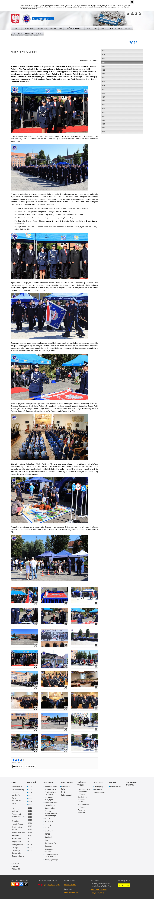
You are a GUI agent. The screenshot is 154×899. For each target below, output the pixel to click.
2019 (103, 78)
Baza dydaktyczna (16, 799)
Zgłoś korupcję (66, 795)
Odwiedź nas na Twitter (26, 884)
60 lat (47, 828)
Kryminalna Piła (50, 843)
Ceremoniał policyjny (49, 850)
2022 (103, 66)
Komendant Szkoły (65, 788)
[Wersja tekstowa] (136, 13)
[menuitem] (17, 27)
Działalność (48, 782)
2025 (103, 55)
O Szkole (14, 782)
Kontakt (112, 782)
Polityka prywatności (97, 893)
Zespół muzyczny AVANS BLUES (51, 855)
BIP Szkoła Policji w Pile (52, 885)
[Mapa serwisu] (132, 13)
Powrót (85, 61)
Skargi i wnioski (66, 782)
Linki (46, 840)
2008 (103, 120)
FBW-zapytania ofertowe (131, 783)
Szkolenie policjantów (16, 794)
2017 (103, 85)
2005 (103, 132)
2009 (103, 116)
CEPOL (47, 834)
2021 (103, 70)
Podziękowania (17, 845)
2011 (103, 108)
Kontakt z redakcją (70, 884)
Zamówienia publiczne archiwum (82, 799)
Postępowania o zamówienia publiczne (84, 791)
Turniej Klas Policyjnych (49, 798)
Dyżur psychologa (51, 860)
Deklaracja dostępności (16, 852)
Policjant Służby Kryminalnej (50, 793)
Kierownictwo (17, 787)
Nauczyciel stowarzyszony (99, 791)
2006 (103, 128)
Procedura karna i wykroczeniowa (51, 788)
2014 (103, 97)
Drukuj (95, 61)
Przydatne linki (115, 787)
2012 (103, 105)
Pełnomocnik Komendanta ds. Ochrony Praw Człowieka (18, 817)
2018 (103, 81)
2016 (103, 89)
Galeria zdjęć (50, 808)
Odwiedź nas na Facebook (21, 884)
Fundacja (48, 825)
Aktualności (32, 782)
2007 (103, 124)
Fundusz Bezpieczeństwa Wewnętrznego (51, 813)
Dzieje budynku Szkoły (17, 828)
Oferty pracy (98, 782)
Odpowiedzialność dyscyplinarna (51, 804)
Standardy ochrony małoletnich (16, 866)
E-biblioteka (16, 839)
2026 (103, 51)
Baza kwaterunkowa (17, 804)
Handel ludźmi (50, 822)
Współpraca (16, 842)
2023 (103, 62)
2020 (103, 74)
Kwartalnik (48, 837)
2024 (103, 58)
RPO (63, 792)
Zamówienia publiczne (81, 783)
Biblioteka (15, 836)
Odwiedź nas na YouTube (17, 884)
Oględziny (48, 846)
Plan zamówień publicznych (83, 806)
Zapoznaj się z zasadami (98, 889)
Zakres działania (18, 856)
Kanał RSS (13, 884)
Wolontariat (49, 819)
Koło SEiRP (49, 831)
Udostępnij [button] (18, 766)
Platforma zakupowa (81, 811)
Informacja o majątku (16, 810)
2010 (103, 112)
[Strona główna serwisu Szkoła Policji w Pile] (128, 13)
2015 (103, 93)
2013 (103, 101)
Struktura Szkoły (18, 790)
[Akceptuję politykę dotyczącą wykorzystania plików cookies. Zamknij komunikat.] (132, 2)
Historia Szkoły (17, 824)
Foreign (15, 848)
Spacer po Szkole (18, 832)
